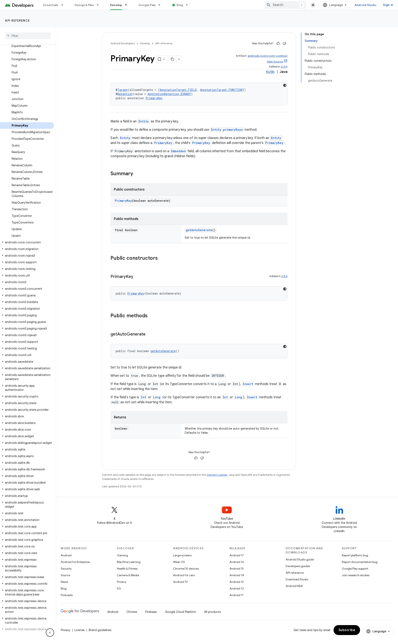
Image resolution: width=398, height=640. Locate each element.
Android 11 (236, 595)
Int (143, 397)
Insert (248, 384)
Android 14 (236, 575)
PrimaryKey (154, 98)
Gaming (122, 555)
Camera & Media (128, 575)
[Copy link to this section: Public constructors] (162, 258)
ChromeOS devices (186, 568)
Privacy (121, 582)
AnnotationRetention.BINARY (169, 94)
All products (212, 612)
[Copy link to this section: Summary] (137, 173)
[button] (27, 242)
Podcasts (67, 595)
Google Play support (355, 568)
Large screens (182, 555)
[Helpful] (278, 43)
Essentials (50, 5)
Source (65, 575)
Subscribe (347, 630)
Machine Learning (129, 562)
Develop (116, 5)
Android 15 (236, 568)
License (79, 630)
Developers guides (298, 566)
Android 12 (236, 588)
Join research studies (355, 575)
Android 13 (236, 582)
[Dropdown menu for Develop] (127, 5)
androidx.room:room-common (268, 56)
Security (66, 568)
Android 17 (236, 555)
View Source (275, 61)
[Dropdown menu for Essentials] (64, 5)
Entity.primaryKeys (227, 130)
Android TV (180, 582)
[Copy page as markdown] (172, 59)
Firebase (151, 612)
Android (66, 555)
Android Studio (366, 5)
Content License (217, 475)
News (64, 582)
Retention (125, 94)
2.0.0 (284, 66)
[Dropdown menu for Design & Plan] (99, 5)
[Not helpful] (284, 43)
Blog (180, 5)
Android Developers (122, 43)
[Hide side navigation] (50, 632)
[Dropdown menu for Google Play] (161, 5)
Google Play (147, 5)
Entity (143, 121)
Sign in (388, 5)
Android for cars (184, 575)
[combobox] (285, 5)
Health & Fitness (127, 568)
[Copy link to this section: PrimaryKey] (137, 276)
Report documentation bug (359, 562)
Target (123, 90)
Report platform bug (355, 555)
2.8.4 (284, 276)
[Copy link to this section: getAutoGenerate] (150, 334)
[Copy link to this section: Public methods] (152, 316)
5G (119, 588)
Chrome (131, 612)
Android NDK (294, 586)
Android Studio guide (300, 559)
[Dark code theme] (284, 85)
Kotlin (270, 72)
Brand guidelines (100, 630)
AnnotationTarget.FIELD (178, 90)
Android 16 (236, 562)
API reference (17, 20)
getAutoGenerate (199, 230)
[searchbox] (28, 36)
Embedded (178, 151)
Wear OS (179, 562)
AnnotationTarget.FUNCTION (221, 90)
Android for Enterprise (75, 562)
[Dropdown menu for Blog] (188, 5)
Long (156, 397)
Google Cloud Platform (180, 612)
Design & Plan (84, 5)
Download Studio (297, 579)
